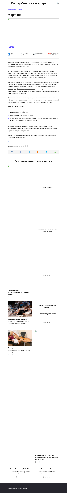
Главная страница (12, 9)
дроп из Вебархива (22, 112)
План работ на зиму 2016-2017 (19, 469)
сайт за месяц (31, 89)
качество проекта (31, 91)
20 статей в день (22, 89)
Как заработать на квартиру (28, 3)
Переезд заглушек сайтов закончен (47, 306)
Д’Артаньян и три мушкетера (44, 455)
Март (11, 47)
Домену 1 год (47, 187)
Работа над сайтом (47, 469)
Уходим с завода (13, 290)
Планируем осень (13, 348)
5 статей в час (51, 86)
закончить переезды (16, 115)
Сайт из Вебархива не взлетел (17, 319)
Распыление (27, 64)
